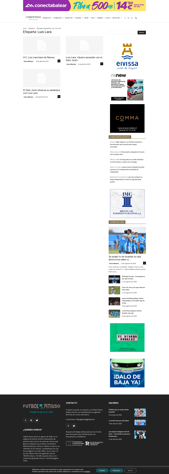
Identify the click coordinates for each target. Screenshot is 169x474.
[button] (136, 18)
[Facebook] (125, 18)
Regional (78, 18)
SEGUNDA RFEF (58, 18)
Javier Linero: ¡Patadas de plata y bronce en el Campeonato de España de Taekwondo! (127, 169)
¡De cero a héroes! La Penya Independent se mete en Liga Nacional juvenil (126, 179)
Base (92, 18)
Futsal (108, 18)
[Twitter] (132, 18)
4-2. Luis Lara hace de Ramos (39, 57)
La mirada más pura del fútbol (119, 421)
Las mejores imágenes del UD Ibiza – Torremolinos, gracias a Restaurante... (119, 434)
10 (59, 97)
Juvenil (86, 18)
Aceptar (102, 470)
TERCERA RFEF (69, 18)
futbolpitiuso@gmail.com (85, 419)
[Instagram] (128, 18)
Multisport (116, 18)
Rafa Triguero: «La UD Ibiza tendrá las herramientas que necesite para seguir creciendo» (126, 144)
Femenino (100, 18)
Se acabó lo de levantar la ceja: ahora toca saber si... (125, 258)
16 (59, 61)
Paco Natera (28, 61)
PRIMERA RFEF (47, 18)
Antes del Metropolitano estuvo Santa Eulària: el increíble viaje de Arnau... (133, 301)
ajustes (87, 471)
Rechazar (116, 470)
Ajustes (130, 470)
